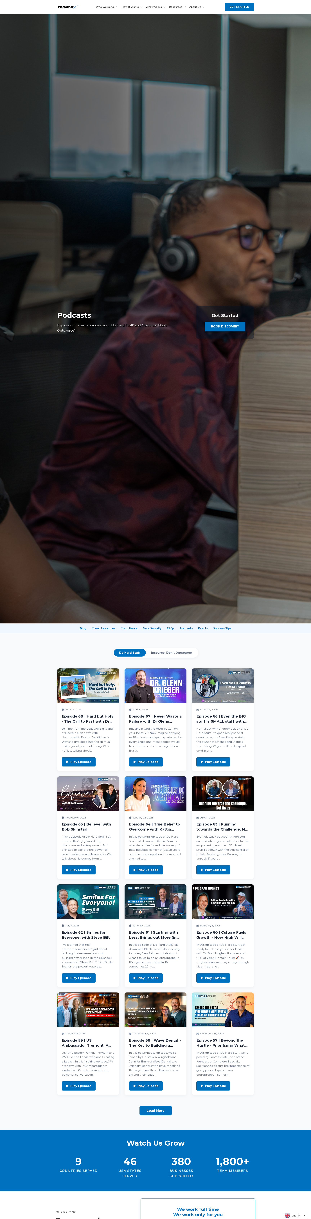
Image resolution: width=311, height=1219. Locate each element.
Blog (83, 628)
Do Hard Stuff (129, 652)
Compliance (129, 628)
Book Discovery (225, 326)
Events (203, 628)
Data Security (152, 628)
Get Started (239, 6)
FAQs (170, 628)
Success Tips (222, 628)
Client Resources (103, 628)
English (296, 1215)
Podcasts (186, 628)
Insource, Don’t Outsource (171, 652)
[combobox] (295, 1215)
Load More (155, 1110)
